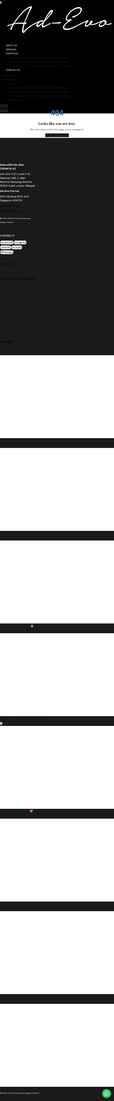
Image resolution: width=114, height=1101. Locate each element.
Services (11, 49)
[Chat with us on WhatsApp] (106, 1093)
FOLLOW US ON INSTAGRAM (18, 278)
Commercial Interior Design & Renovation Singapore (44, 65)
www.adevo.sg (9, 206)
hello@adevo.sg (10, 211)
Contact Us (13, 70)
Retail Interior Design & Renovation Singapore (40, 61)
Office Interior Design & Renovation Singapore (40, 57)
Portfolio (12, 53)
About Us (11, 45)
